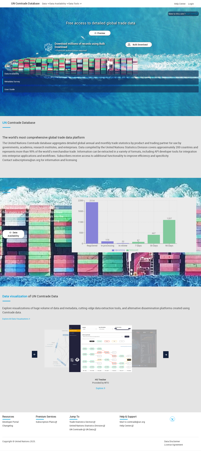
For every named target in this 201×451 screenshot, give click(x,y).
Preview (101, 33)
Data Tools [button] (74, 3)
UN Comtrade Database (25, 3)
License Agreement (173, 444)
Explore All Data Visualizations (15, 318)
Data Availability (12, 73)
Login (191, 3)
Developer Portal (10, 421)
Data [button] (44, 3)
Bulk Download (140, 44)
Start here (190, 13)
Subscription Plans (45, 421)
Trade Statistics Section (81, 421)
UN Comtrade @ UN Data (81, 429)
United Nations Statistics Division (86, 425)
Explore (100, 388)
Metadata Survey (12, 81)
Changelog (7, 425)
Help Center (180, 3)
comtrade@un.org (136, 421)
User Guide (10, 89)
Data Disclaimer (172, 441)
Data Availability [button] (57, 3)
